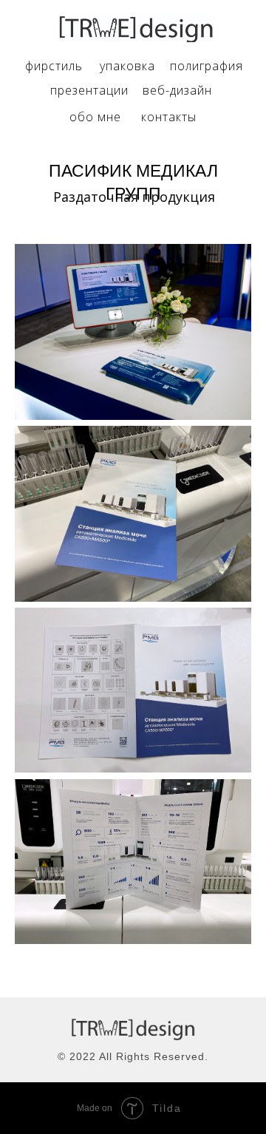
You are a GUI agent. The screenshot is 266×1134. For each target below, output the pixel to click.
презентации (89, 90)
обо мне (95, 117)
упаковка (127, 66)
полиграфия (206, 66)
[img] (136, 28)
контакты (169, 117)
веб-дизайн (177, 90)
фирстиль (54, 66)
